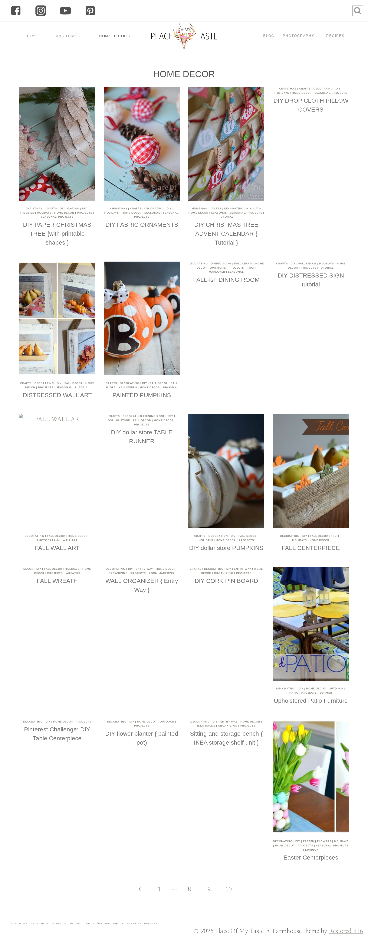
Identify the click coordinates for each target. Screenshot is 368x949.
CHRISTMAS (34, 208)
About (118, 923)
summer (326, 692)
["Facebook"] (16, 10)
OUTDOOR (336, 688)
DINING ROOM (221, 263)
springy (311, 849)
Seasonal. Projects (57, 216)
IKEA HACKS (206, 725)
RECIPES (335, 36)
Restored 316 (346, 931)
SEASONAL (152, 212)
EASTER (308, 841)
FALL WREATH (57, 581)
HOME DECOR (64, 212)
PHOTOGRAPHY (48, 540)
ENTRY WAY (144, 568)
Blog (45, 923)
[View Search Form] (357, 11)
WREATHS (73, 573)
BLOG (268, 36)
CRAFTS (51, 208)
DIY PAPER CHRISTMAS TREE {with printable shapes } (57, 233)
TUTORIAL (226, 216)
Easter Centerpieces (310, 857)
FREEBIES (27, 212)
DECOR (28, 568)
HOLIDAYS (44, 212)
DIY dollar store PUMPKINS (226, 548)
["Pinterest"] (90, 10)
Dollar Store (119, 420)
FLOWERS (324, 841)
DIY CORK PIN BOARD (226, 581)
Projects (84, 212)
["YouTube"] (65, 10)
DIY (84, 208)
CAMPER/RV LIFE (97, 923)
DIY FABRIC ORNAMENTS (141, 224)
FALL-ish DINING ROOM (226, 279)
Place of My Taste (22, 923)
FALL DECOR (74, 383)
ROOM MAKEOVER (162, 573)
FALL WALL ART (57, 548)
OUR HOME (218, 267)
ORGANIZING (118, 573)
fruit (335, 535)
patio (294, 692)
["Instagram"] (41, 10)
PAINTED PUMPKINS (141, 395)
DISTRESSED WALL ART (57, 395)
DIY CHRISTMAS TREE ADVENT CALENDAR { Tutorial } (226, 233)
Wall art (70, 540)
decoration (218, 535)
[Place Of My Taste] (184, 36)
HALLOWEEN (128, 387)
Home (31, 36)
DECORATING (69, 208)
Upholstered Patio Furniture (311, 700)
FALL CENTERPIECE (311, 548)
